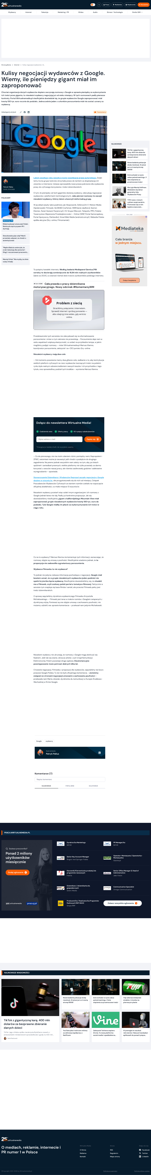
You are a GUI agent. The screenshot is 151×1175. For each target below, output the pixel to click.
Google (39, 741)
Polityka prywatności (110, 1171)
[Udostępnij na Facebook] (26, 112)
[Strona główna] (11, 5)
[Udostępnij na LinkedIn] (28, 112)
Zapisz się (91, 439)
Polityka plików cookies (142, 1171)
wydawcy (49, 741)
